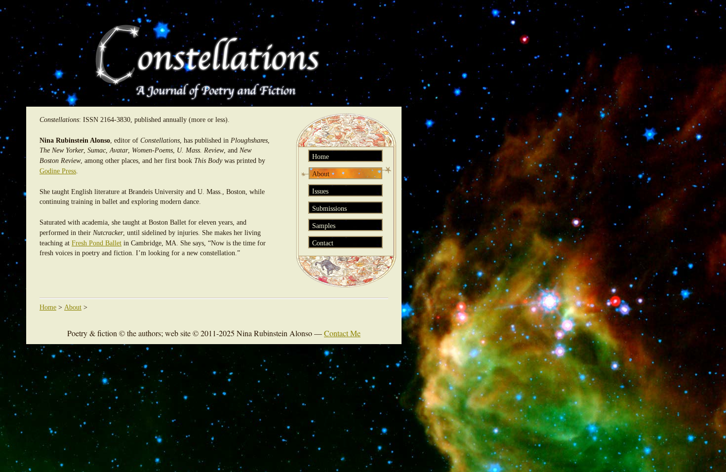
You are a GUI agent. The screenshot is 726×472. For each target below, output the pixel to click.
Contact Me (342, 333)
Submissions (329, 208)
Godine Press (58, 171)
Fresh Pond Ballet (96, 243)
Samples (323, 226)
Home (320, 156)
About (320, 174)
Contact (322, 243)
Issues (320, 191)
